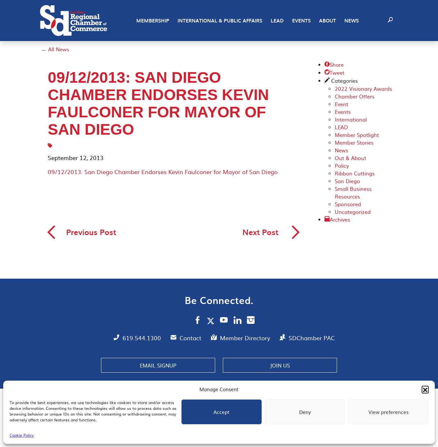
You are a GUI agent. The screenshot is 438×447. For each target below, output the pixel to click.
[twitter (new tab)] (212, 320)
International (351, 119)
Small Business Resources (353, 192)
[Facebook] (197, 321)
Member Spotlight (357, 135)
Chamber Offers (355, 96)
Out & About (350, 158)
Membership (152, 20)
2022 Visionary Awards (363, 88)
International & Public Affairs (220, 20)
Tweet (334, 72)
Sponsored (348, 204)
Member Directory (246, 337)
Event (341, 104)
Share (334, 64)
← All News (55, 49)
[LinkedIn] (237, 321)
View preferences (388, 412)
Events (301, 20)
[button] (425, 389)
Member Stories (354, 142)
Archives (340, 219)
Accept (222, 412)
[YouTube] (224, 321)
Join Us (280, 365)
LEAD (277, 20)
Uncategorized (353, 211)
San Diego (347, 181)
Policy (342, 165)
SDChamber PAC (312, 337)
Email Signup (158, 365)
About (327, 20)
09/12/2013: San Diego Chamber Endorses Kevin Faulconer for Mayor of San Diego (163, 171)
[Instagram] (251, 321)
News (351, 20)
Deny (305, 412)
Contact (191, 337)
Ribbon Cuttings (355, 173)
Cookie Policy (22, 435)
